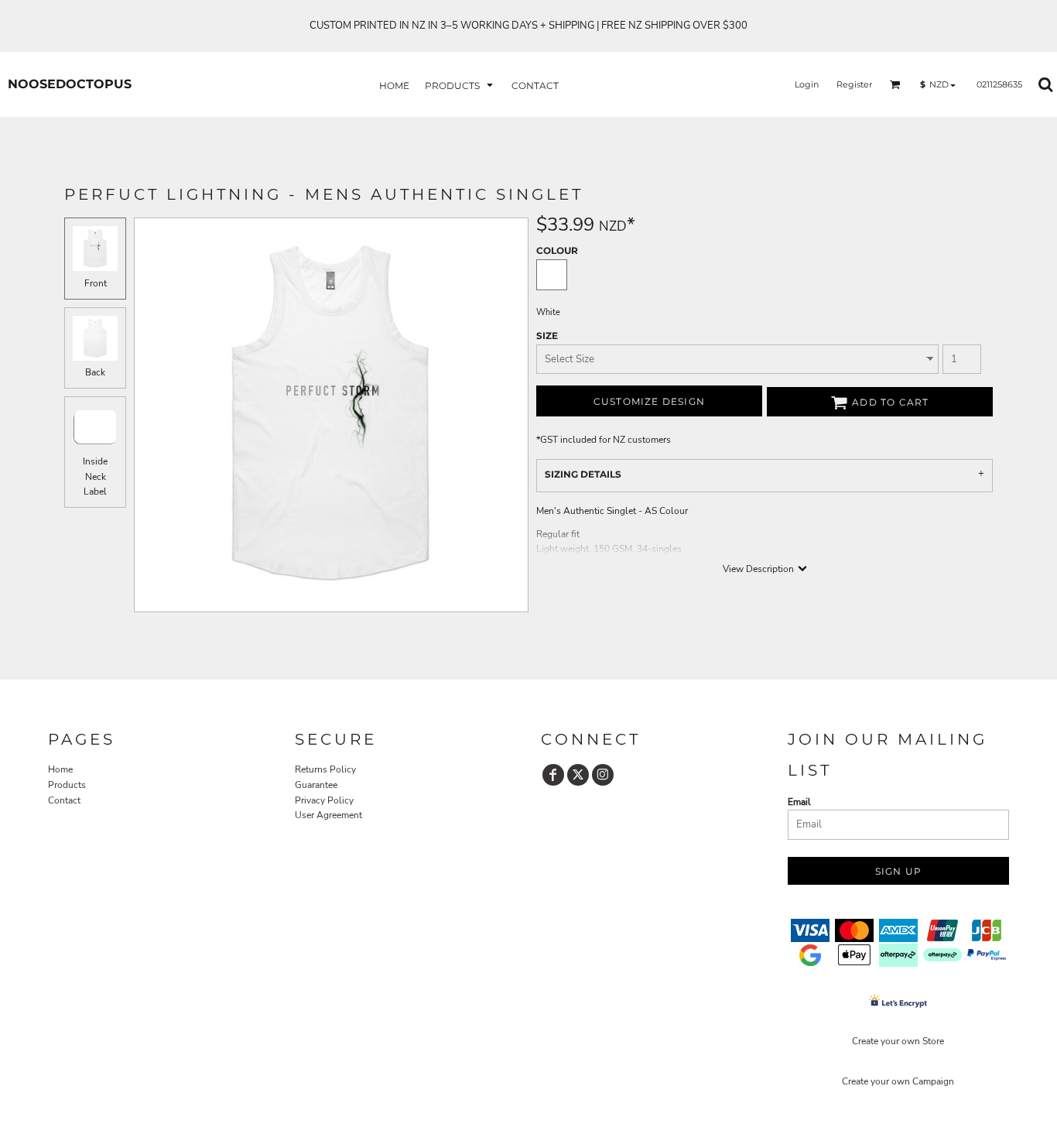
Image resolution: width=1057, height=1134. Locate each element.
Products (67, 785)
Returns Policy (325, 769)
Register (854, 84)
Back (95, 372)
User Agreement (328, 815)
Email (799, 802)
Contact (64, 800)
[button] (460, 84)
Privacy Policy (324, 800)
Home (60, 769)
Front (95, 283)
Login (807, 84)
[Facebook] (553, 775)
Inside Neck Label (95, 476)
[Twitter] (578, 775)
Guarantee (316, 785)
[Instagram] (603, 775)
